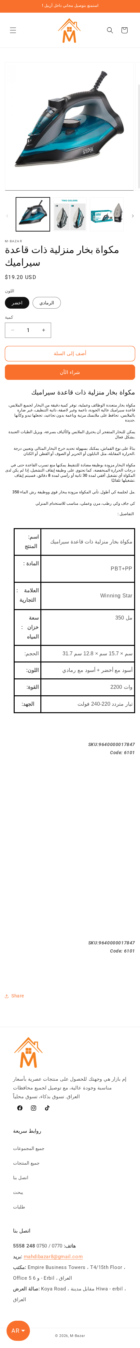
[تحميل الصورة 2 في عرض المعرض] (70, 214)
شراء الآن (70, 372)
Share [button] (17, 995)
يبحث (18, 1192)
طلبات (19, 1206)
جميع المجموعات (29, 1148)
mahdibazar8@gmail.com (53, 1257)
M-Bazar (77, 1336)
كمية (9, 317)
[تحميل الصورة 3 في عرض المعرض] (107, 214)
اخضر (17, 302)
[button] (13, 30)
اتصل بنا (20, 1177)
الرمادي (46, 302)
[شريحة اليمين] (133, 216)
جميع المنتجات (26, 1163)
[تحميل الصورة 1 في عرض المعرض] (33, 214)
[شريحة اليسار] (7, 216)
